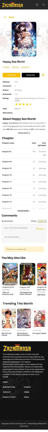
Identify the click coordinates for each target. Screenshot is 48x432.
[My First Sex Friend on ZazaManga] (9, 318)
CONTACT (7, 392)
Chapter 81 (6, 152)
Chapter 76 (6, 188)
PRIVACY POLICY (9, 397)
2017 (16, 82)
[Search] (37, 4)
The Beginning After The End (26, 293)
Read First (11, 75)
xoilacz (19, 408)
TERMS (26, 392)
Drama (6, 67)
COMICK (27, 387)
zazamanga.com (20, 424)
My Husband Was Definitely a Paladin (24, 335)
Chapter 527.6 (8, 287)
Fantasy (15, 67)
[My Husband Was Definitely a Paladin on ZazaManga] (24, 318)
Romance (25, 67)
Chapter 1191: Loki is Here (42, 288)
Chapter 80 (7, 162)
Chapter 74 (7, 202)
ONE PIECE (41, 295)
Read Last (31, 75)
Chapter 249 (25, 287)
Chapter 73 (6, 208)
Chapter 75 (6, 195)
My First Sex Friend (6, 334)
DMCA (26, 397)
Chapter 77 (6, 182)
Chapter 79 (6, 168)
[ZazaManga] (13, 5)
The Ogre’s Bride (39, 333)
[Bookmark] (43, 75)
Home (5, 382)
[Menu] (43, 4)
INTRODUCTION (9, 387)
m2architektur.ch (12, 412)
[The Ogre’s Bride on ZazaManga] (39, 318)
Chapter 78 (7, 175)
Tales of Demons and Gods (7, 294)
